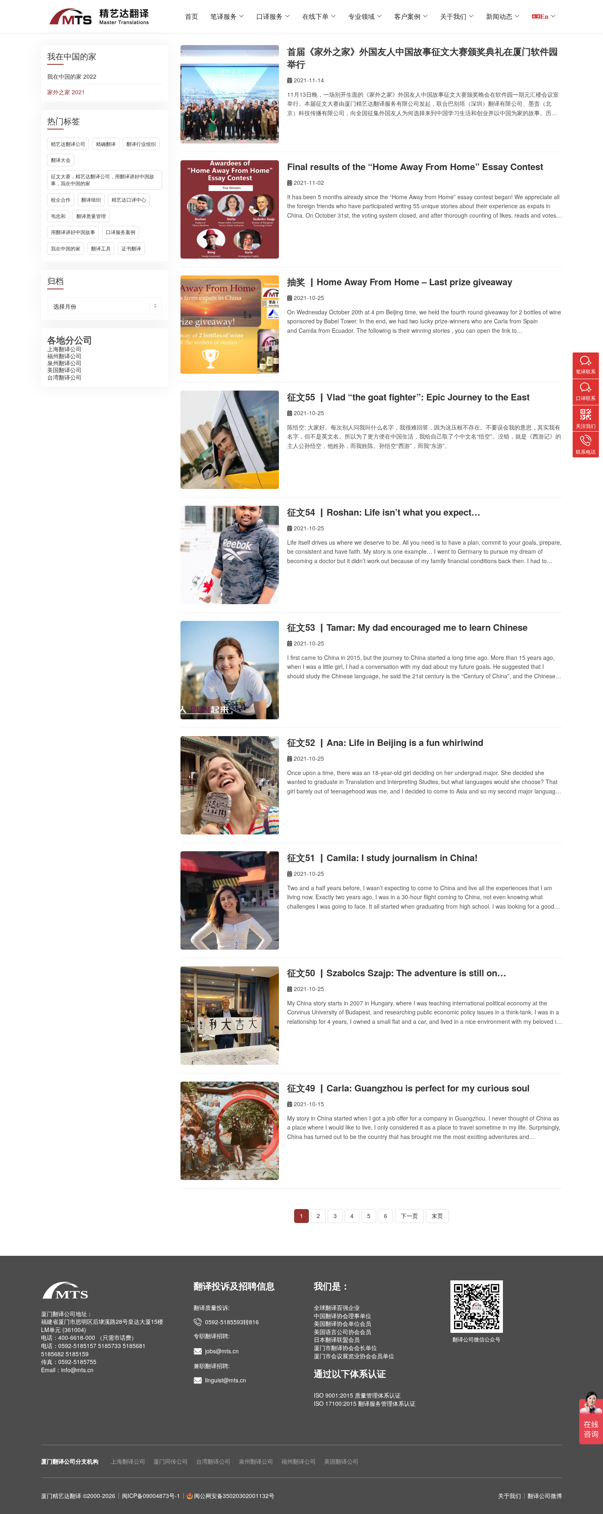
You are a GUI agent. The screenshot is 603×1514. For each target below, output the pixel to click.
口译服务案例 (120, 231)
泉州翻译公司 (64, 363)
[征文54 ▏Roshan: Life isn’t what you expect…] (229, 555)
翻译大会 (61, 159)
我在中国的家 (65, 248)
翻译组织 (91, 199)
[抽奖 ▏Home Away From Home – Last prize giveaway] (229, 324)
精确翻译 (106, 143)
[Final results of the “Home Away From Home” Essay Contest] (229, 209)
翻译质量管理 (91, 215)
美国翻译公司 (64, 370)
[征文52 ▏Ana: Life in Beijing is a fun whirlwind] (229, 785)
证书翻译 (131, 248)
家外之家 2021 (66, 92)
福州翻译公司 (64, 356)
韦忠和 (58, 215)
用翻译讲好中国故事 (73, 231)
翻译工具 (101, 248)
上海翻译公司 (64, 349)
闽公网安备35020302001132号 (234, 1495)
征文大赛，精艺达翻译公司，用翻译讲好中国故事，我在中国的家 (102, 179)
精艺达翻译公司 (68, 143)
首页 (191, 16)
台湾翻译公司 (64, 377)
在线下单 (315, 16)
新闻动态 (499, 16)
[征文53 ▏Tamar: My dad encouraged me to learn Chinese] (229, 670)
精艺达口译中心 (129, 199)
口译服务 (269, 16)
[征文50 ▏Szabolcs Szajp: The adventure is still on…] (229, 1015)
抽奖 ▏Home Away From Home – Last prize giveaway (399, 281)
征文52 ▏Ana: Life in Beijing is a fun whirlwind (385, 742)
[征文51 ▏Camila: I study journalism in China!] (229, 900)
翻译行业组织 (141, 143)
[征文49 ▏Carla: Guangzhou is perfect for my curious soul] (229, 1131)
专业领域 (361, 16)
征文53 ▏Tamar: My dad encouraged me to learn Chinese (407, 627)
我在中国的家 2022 (71, 76)
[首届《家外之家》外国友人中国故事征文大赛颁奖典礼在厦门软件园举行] (229, 94)
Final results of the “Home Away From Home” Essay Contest (415, 166)
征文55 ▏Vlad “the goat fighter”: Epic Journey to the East (408, 396)
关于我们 (453, 16)
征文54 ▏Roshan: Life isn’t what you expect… (383, 511)
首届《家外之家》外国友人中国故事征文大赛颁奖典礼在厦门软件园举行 (422, 57)
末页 (437, 1216)
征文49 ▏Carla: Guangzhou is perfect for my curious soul (408, 1087)
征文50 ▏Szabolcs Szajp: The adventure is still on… (396, 972)
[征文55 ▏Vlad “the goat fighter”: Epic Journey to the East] (229, 440)
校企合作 (61, 199)
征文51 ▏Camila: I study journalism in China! (382, 857)
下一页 (409, 1216)
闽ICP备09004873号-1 (151, 1495)
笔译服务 (223, 16)
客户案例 (407, 16)
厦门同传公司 (170, 1461)
